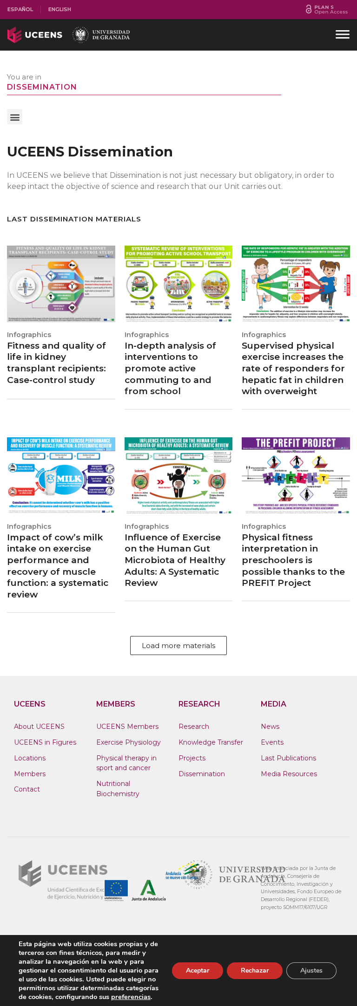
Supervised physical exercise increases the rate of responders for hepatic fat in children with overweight (293, 368)
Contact (27, 789)
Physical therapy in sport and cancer (126, 763)
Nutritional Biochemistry (117, 788)
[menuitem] (20, 9)
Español (20, 9)
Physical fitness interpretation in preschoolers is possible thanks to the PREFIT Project (293, 560)
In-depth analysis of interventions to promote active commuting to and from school (170, 368)
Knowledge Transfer (210, 742)
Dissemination (201, 774)
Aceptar (197, 970)
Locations (30, 758)
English (59, 9)
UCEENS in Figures (45, 742)
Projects (191, 758)
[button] (14, 116)
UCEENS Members (127, 726)
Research (193, 726)
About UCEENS (39, 726)
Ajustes (311, 970)
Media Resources (289, 774)
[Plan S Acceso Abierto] (327, 9)
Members (30, 774)
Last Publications (288, 758)
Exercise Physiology (128, 742)
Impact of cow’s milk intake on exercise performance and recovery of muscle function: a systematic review (57, 566)
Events (272, 742)
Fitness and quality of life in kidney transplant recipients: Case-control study (56, 362)
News (270, 726)
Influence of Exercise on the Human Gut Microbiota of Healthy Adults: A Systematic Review (175, 560)
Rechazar (255, 970)
